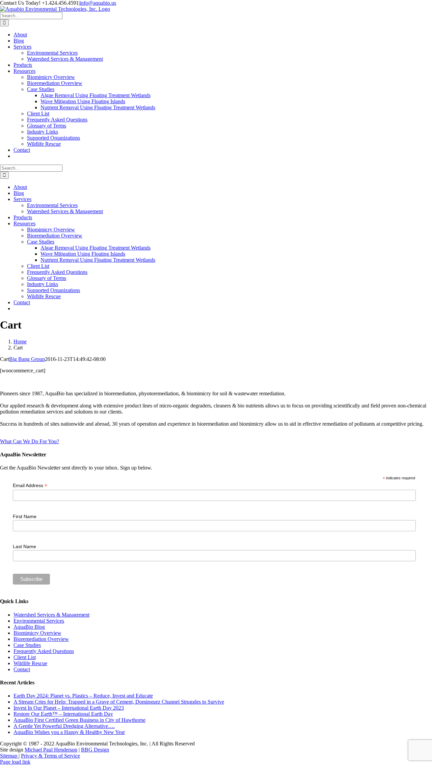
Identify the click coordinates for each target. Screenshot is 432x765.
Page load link (15, 762)
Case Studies (27, 645)
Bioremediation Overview (41, 639)
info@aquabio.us (98, 3)
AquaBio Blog (29, 627)
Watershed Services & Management (51, 615)
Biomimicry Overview (37, 633)
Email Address (30, 485)
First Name (24, 516)
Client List (25, 657)
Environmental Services (39, 621)
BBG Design (95, 750)
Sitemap (9, 756)
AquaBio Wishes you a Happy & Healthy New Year (69, 732)
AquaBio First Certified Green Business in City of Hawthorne (79, 720)
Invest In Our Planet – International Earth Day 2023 (69, 708)
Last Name (24, 546)
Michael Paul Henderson (51, 750)
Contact (22, 669)
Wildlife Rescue (30, 663)
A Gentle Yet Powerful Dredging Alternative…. (64, 726)
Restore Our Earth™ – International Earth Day (63, 714)
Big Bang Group (27, 359)
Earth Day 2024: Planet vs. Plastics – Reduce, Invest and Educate (83, 696)
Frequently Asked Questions (44, 651)
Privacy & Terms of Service (50, 756)
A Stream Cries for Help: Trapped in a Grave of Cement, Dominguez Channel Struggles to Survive (119, 702)
